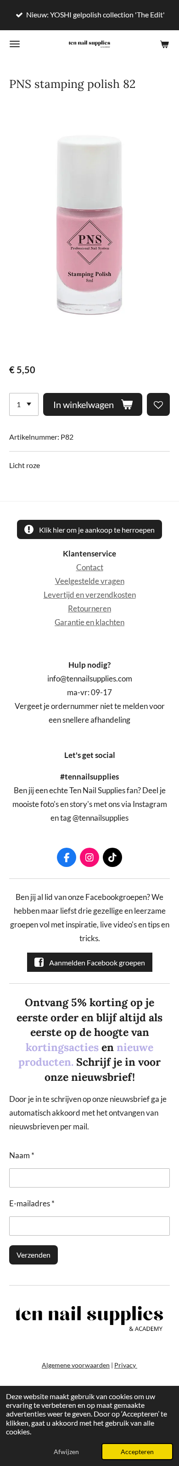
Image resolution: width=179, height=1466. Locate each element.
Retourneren (89, 608)
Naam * (21, 1155)
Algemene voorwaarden (76, 1365)
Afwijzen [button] (66, 1451)
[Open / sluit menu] (15, 44)
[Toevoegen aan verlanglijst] (158, 404)
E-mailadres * (32, 1203)
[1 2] (24, 404)
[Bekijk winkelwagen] (164, 44)
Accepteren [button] (137, 1451)
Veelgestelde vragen (89, 581)
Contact (89, 567)
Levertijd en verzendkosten (90, 594)
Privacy (125, 1365)
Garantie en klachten (89, 622)
